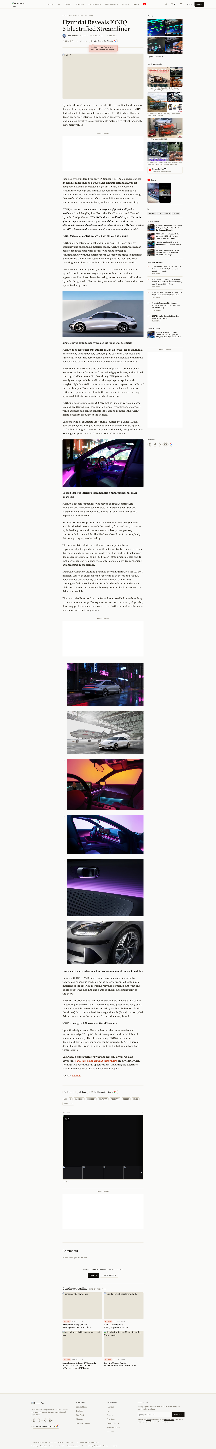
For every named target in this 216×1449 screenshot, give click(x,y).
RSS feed (80, 1415)
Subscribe (178, 1414)
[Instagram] (150, 444)
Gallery (136, 4)
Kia (59, 4)
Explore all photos (155, 57)
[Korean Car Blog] (20, 4)
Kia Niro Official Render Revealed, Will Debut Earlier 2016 (120, 1364)
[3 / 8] (113, 1172)
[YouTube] (165, 444)
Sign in (189, 4)
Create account (109, 1275)
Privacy (35, 1446)
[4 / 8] (133, 1172)
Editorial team (81, 1407)
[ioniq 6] (107, 1140)
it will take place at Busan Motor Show (96, 1060)
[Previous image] (66, 1140)
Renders (125, 4)
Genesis (68, 4)
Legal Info (60, 1446)
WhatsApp (103, 1099)
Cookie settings (110, 1446)
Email (135, 1099)
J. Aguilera (93, 1442)
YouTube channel (83, 1423)
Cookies (43, 1446)
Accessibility (73, 1446)
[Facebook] (155, 444)
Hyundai (50, 4)
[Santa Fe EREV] (173, 45)
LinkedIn (91, 1099)
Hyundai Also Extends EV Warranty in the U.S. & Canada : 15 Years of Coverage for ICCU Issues (79, 1365)
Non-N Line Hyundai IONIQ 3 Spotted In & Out (116, 1326)
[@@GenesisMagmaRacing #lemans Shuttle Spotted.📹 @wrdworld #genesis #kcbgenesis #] (164, 193)
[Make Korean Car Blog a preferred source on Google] (170, 444)
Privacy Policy (169, 1420)
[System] (181, 4)
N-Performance (111, 4)
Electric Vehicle (94, 4)
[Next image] (139, 1140)
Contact (79, 1411)
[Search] (166, 4)
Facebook (79, 1099)
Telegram (115, 1099)
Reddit (126, 1099)
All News (73, 16)
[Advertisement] (103, 153)
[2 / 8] (93, 1172)
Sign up (199, 4)
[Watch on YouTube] (144, 4)
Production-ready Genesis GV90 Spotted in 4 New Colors (76, 1326)
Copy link (68, 1104)
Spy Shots (80, 4)
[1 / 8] (72, 1172)
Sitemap (79, 1419)
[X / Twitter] (160, 444)
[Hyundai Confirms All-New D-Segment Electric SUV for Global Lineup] (156, 27)
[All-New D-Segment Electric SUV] (173, 27)
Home (64, 16)
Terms (148, 1420)
